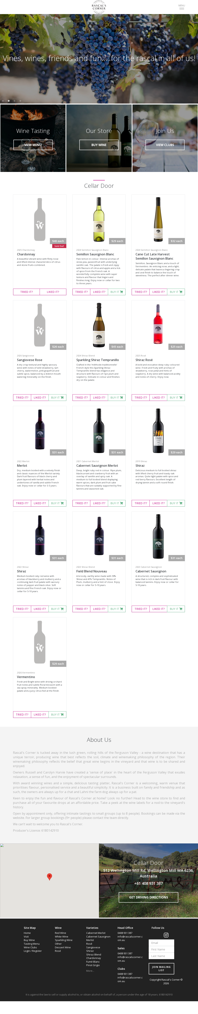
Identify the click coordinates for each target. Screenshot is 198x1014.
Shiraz (140, 465)
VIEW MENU (33, 145)
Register (37, 951)
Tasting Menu (32, 943)
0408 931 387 (125, 933)
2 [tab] (9, 101)
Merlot (22, 465)
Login (27, 951)
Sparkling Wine (64, 940)
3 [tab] (14, 101)
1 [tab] (3, 101)
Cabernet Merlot (95, 933)
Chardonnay (26, 254)
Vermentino (26, 677)
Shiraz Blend (93, 954)
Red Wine (60, 933)
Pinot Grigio (93, 965)
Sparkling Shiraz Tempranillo (97, 360)
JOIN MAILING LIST (161, 968)
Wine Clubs (30, 947)
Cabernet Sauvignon (151, 571)
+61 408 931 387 (148, 883)
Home (27, 933)
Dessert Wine (63, 947)
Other (58, 943)
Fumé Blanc (93, 961)
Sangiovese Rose (29, 360)
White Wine (61, 936)
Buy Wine (29, 940)
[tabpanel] (99, 58)
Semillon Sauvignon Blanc (95, 254)
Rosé (58, 951)
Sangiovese (93, 947)
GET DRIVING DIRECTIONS (148, 897)
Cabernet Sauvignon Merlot (97, 465)
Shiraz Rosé (144, 360)
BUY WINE (98, 145)
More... (90, 970)
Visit (26, 936)
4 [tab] (20, 101)
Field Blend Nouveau (91, 571)
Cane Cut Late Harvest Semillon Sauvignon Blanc (154, 256)
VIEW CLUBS (165, 145)
